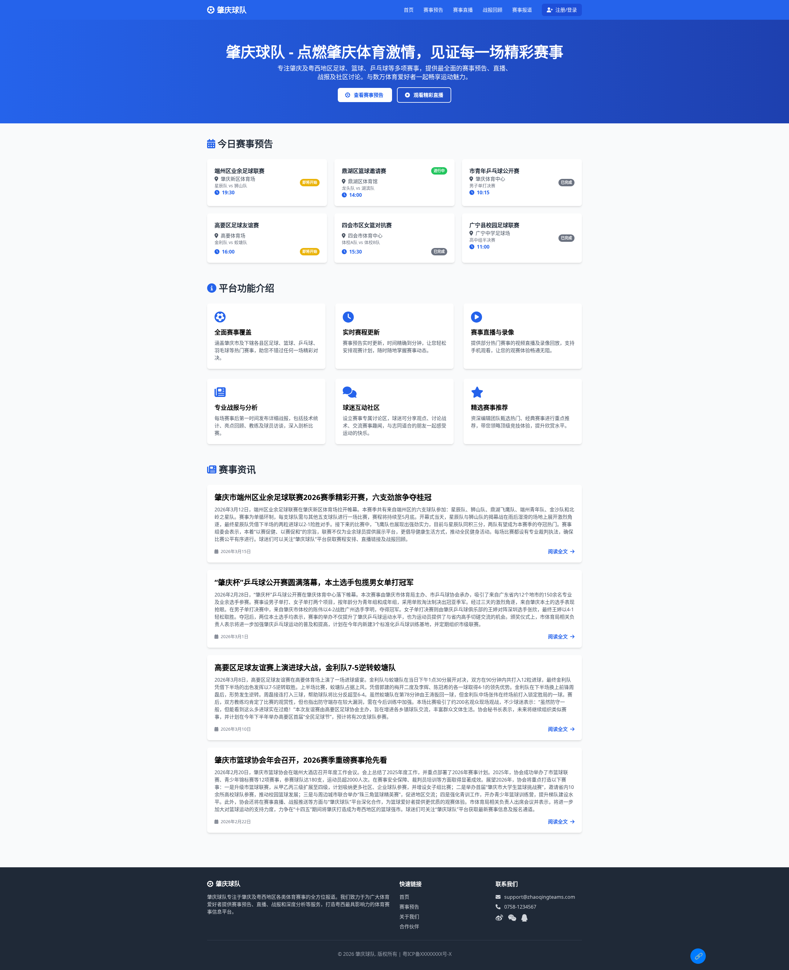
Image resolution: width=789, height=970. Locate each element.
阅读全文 (558, 551)
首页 (409, 9)
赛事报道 (522, 9)
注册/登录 (565, 9)
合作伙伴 (409, 926)
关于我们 (409, 916)
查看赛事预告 (369, 95)
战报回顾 (492, 9)
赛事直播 (463, 9)
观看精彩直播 (427, 95)
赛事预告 (433, 9)
